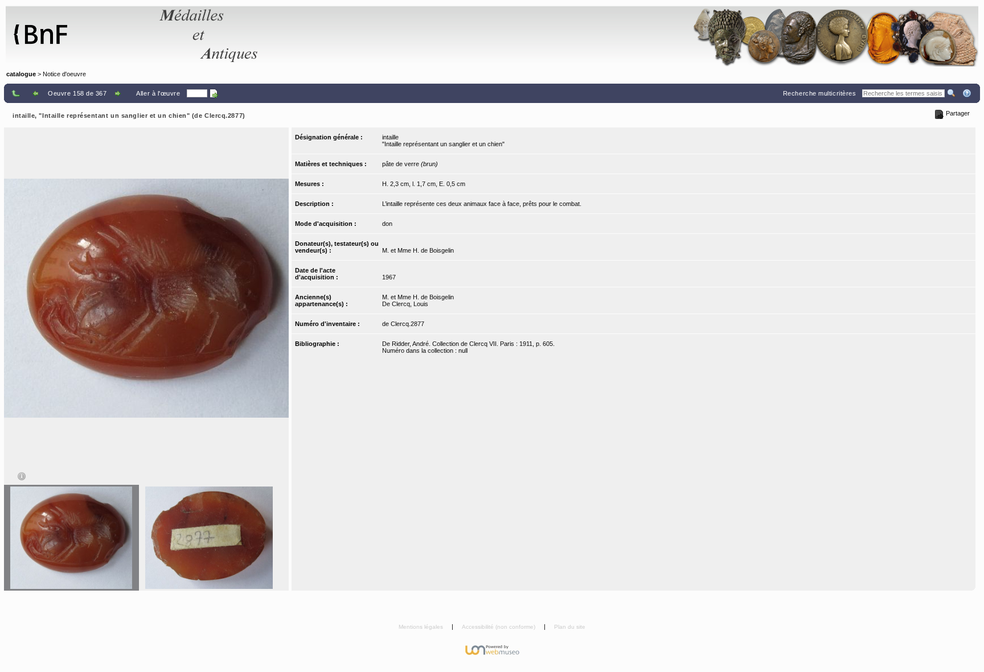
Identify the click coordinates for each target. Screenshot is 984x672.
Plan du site (569, 627)
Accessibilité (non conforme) (499, 627)
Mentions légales (422, 627)
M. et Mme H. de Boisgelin (418, 250)
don (387, 223)
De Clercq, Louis (405, 303)
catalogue (21, 74)
